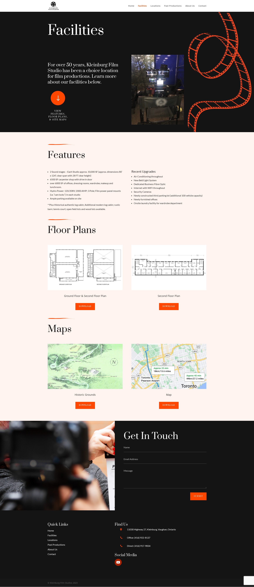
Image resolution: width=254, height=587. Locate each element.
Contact (202, 6)
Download (85, 306)
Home (131, 6)
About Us (190, 6)
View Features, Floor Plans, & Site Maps (58, 115)
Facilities (142, 6)
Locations (155, 6)
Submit (198, 496)
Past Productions (173, 6)
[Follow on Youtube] (118, 562)
